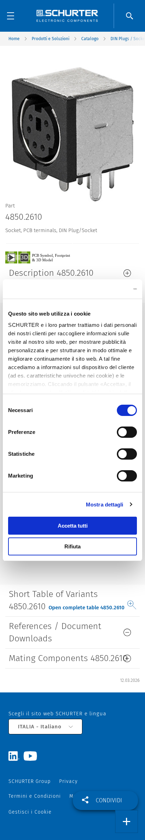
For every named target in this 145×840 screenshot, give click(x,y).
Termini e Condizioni (34, 796)
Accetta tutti (73, 526)
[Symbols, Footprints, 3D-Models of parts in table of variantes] (45, 257)
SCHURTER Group (29, 781)
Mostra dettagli (105, 505)
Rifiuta (72, 546)
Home (14, 38)
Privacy (68, 781)
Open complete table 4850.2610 (87, 607)
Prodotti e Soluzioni (50, 38)
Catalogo (90, 38)
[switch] (127, 432)
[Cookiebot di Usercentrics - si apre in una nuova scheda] (106, 289)
